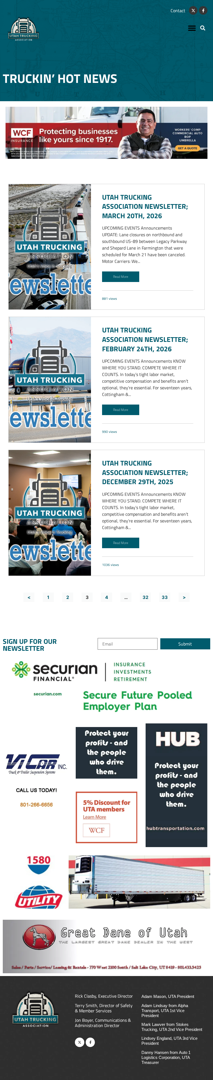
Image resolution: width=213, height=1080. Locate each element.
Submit (185, 644)
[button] (192, 28)
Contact (178, 10)
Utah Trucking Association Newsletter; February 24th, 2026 (145, 339)
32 (145, 597)
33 (165, 597)
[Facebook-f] (203, 10)
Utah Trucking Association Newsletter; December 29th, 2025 (145, 472)
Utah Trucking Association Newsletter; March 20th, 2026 (145, 206)
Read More (120, 276)
